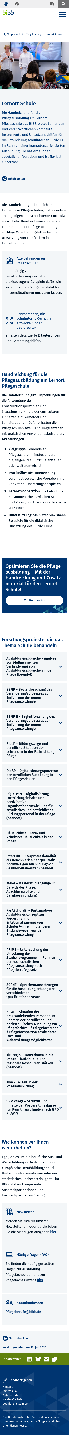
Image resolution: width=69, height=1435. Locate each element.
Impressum (10, 1391)
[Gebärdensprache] (5, 4)
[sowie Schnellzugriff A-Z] (63, 4)
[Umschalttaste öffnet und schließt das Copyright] (66, 86)
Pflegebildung (33, 34)
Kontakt (8, 1386)
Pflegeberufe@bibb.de (23, 1312)
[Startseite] (8, 12)
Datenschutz (10, 1395)
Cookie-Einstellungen (16, 1403)
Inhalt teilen (16, 178)
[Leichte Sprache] (17, 4)
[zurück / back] (6, 34)
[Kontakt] (51, 4)
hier (53, 1232)
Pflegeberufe (14, 34)
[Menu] (62, 15)
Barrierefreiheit (12, 1399)
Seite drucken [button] (18, 1338)
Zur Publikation (34, 600)
